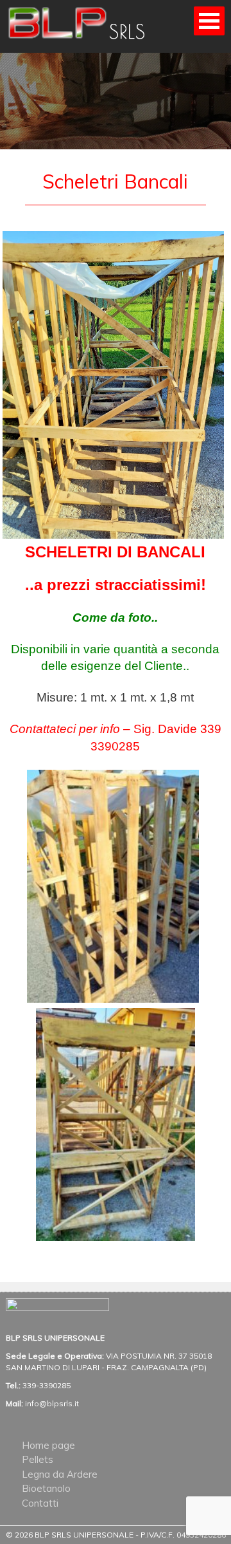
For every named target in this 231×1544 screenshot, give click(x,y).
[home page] (86, 43)
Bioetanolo (46, 1488)
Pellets (37, 1459)
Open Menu (209, 20)
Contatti (40, 1503)
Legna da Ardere (60, 1474)
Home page (48, 1445)
